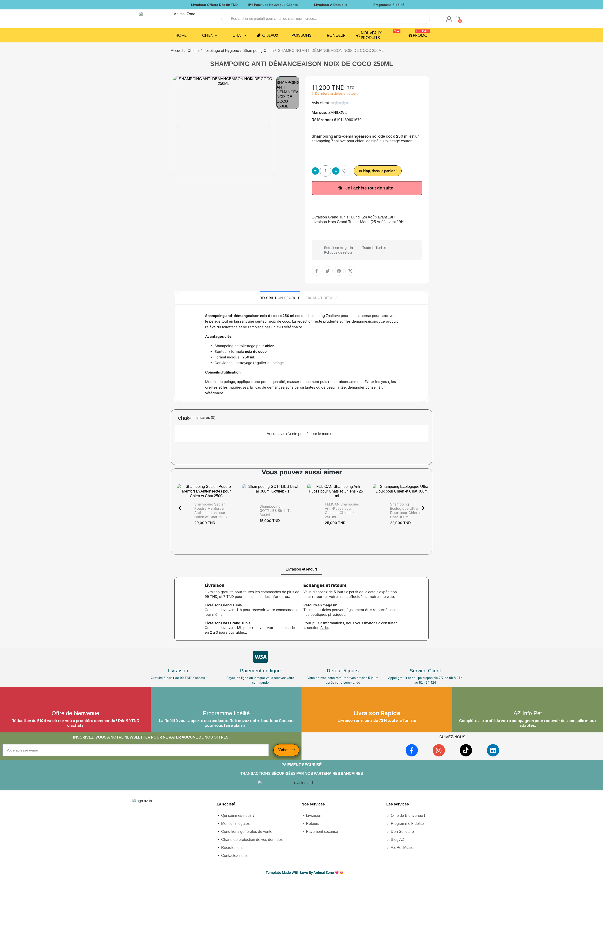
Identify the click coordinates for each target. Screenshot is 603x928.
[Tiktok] (466, 750)
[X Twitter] (350, 271)
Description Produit (280, 298)
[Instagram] (439, 750)
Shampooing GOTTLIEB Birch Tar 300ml (276, 510)
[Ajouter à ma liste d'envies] (345, 171)
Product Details (322, 298)
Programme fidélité (226, 713)
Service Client (425, 670)
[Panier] (457, 19)
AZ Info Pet (527, 713)
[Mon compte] (449, 19)
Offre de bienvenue (75, 713)
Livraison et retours (302, 569)
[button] (177, 126)
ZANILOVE (337, 113)
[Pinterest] (339, 271)
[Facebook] (412, 750)
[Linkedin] (493, 750)
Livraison (178, 670)
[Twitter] (328, 271)
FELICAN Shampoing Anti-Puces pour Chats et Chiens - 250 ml (342, 510)
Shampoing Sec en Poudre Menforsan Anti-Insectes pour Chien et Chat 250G (210, 510)
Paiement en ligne (260, 670)
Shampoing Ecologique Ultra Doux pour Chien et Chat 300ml (406, 510)
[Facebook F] (317, 271)
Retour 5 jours (343, 670)
